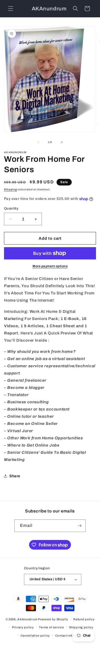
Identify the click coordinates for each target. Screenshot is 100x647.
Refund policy (83, 619)
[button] (11, 8)
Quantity (11, 208)
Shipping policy (81, 627)
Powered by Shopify (53, 619)
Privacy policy (23, 627)
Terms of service (51, 627)
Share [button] (14, 476)
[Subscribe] (79, 525)
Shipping (10, 189)
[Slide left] (38, 142)
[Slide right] (62, 142)
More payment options (50, 266)
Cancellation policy (35, 635)
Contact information (70, 635)
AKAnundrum (27, 619)
